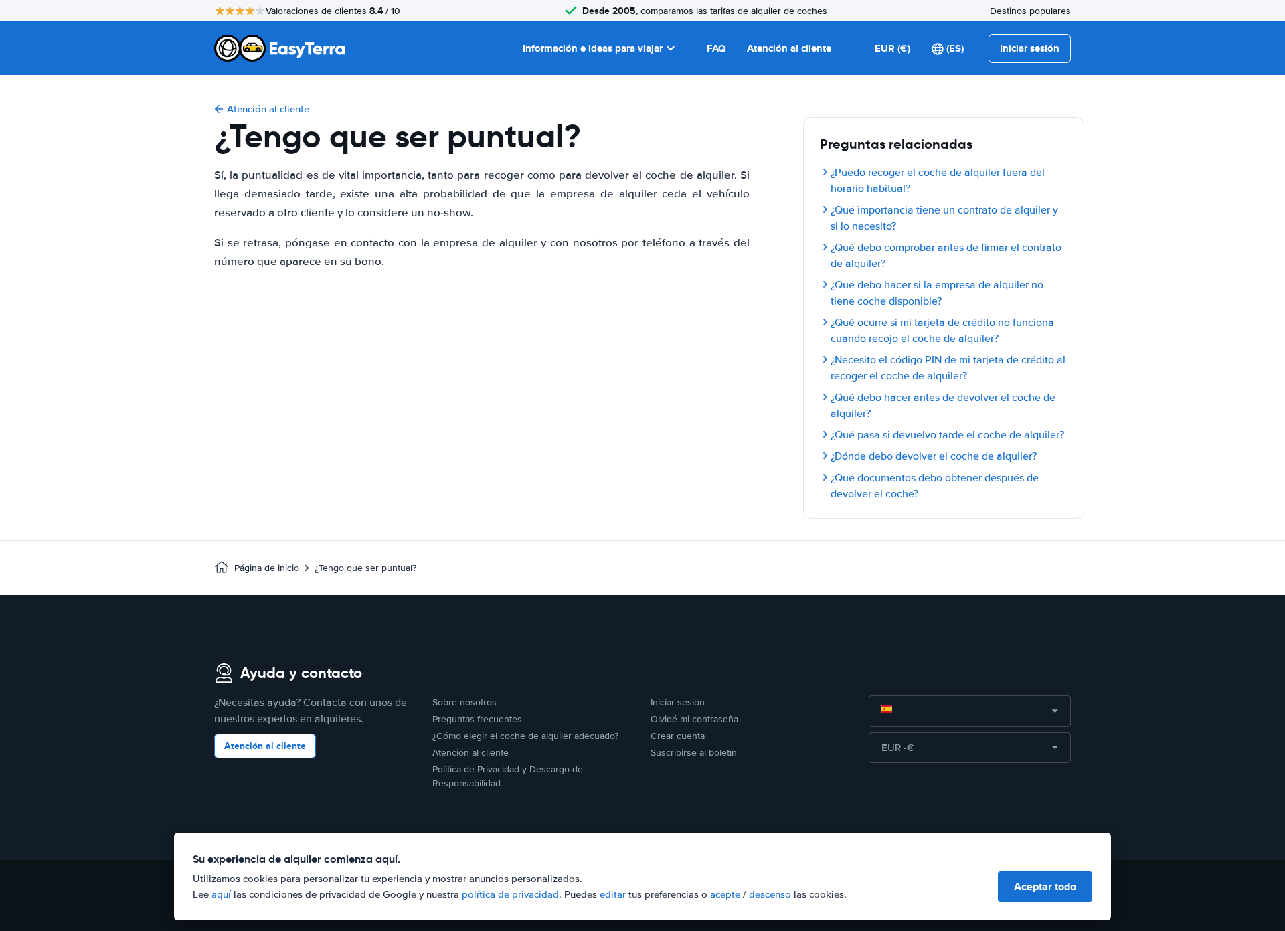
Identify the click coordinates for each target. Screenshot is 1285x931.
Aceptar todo (1045, 886)
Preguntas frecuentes (477, 719)
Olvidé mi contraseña (694, 719)
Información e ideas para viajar (593, 48)
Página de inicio (266, 568)
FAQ (716, 48)
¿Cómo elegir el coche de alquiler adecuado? (525, 736)
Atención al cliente (789, 48)
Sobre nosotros (464, 702)
